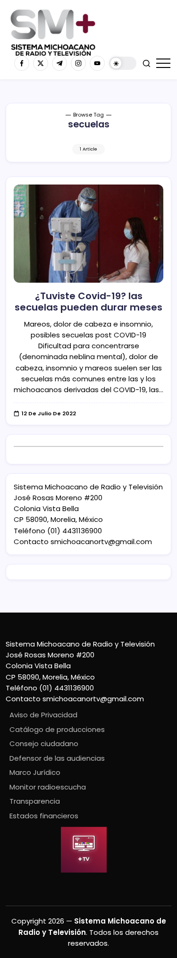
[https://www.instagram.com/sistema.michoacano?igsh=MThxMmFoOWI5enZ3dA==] (78, 63)
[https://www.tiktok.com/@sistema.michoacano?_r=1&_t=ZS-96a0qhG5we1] (59, 63)
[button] (122, 63)
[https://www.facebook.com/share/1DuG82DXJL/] (21, 63)
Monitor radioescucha (47, 787)
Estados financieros (43, 816)
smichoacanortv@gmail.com (101, 541)
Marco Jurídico (34, 772)
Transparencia (34, 801)
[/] (40, 63)
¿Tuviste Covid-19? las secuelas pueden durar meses (88, 301)
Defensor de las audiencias (57, 758)
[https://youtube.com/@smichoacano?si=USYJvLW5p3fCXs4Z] (97, 63)
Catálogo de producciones (57, 729)
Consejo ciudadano (43, 743)
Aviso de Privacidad (43, 715)
